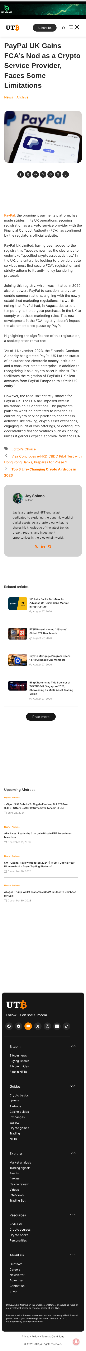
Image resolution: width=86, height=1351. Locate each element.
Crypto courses (20, 1229)
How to (14, 1100)
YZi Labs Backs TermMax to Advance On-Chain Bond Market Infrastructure (49, 603)
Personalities (18, 1240)
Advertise (16, 1280)
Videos (14, 1189)
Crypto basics (19, 1095)
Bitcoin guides (19, 1066)
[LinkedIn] (43, 546)
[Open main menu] (74, 27)
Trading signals (20, 1168)
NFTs (13, 1139)
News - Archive (16, 97)
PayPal (9, 215)
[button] (43, 1046)
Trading (15, 1133)
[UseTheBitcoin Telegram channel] (18, 1026)
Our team (16, 1264)
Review (14, 1178)
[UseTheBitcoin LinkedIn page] (57, 1026)
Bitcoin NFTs (18, 1071)
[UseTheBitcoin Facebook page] (9, 1026)
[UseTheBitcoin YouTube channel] (28, 1026)
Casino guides (19, 1111)
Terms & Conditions (53, 1336)
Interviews (17, 1195)
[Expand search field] (63, 29)
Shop (13, 1291)
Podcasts (16, 1224)
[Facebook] (50, 546)
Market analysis (20, 1162)
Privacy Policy (30, 1336)
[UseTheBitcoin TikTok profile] (66, 1026)
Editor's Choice (23, 449)
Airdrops (15, 1106)
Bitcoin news (18, 1055)
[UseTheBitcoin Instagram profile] (47, 1026)
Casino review (19, 1184)
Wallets (14, 1122)
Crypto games (19, 1128)
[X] (36, 546)
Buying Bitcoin (19, 1061)
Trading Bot (17, 1200)
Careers (15, 1269)
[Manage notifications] (76, 1341)
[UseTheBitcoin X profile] (38, 1026)
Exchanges (17, 1117)
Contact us (17, 1285)
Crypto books (19, 1235)
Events (14, 1173)
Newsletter (17, 1275)
